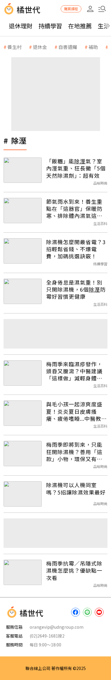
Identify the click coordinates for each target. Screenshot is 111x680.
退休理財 (21, 26)
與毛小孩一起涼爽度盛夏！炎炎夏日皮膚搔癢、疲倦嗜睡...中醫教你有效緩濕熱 (76, 411)
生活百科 (100, 223)
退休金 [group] (40, 46)
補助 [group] (93, 46)
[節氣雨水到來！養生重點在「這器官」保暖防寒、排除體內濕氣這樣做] (23, 210)
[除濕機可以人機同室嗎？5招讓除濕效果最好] (23, 494)
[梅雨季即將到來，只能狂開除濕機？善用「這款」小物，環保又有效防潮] (23, 453)
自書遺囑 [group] (67, 46)
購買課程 (71, 8)
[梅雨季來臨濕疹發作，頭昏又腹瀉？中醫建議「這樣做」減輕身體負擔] (23, 373)
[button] (102, 9)
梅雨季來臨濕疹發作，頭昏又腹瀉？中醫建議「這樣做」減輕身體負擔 (74, 371)
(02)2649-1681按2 (47, 636)
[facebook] (75, 612)
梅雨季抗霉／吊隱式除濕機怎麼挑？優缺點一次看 (74, 570)
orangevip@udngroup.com (56, 627)
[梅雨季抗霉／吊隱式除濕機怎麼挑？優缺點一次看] (23, 572)
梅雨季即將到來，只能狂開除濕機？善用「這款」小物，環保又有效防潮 (74, 451)
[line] (87, 612)
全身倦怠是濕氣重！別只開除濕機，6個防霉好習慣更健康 (76, 289)
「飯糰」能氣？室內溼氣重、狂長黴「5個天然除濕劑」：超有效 (76, 168)
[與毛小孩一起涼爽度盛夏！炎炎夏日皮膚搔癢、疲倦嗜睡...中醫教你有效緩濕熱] (23, 413)
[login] (90, 9)
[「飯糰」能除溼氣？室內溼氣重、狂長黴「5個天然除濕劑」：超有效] (23, 170)
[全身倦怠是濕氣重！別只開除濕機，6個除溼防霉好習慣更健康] (23, 291)
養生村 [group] (14, 46)
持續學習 (50, 26)
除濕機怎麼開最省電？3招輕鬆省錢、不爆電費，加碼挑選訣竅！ (76, 249)
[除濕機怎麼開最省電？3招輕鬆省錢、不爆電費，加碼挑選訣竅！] (23, 251)
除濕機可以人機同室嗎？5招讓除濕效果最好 (76, 488)
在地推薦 (80, 26)
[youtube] (99, 612)
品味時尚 (100, 182)
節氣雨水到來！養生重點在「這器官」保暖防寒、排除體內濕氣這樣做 (74, 208)
